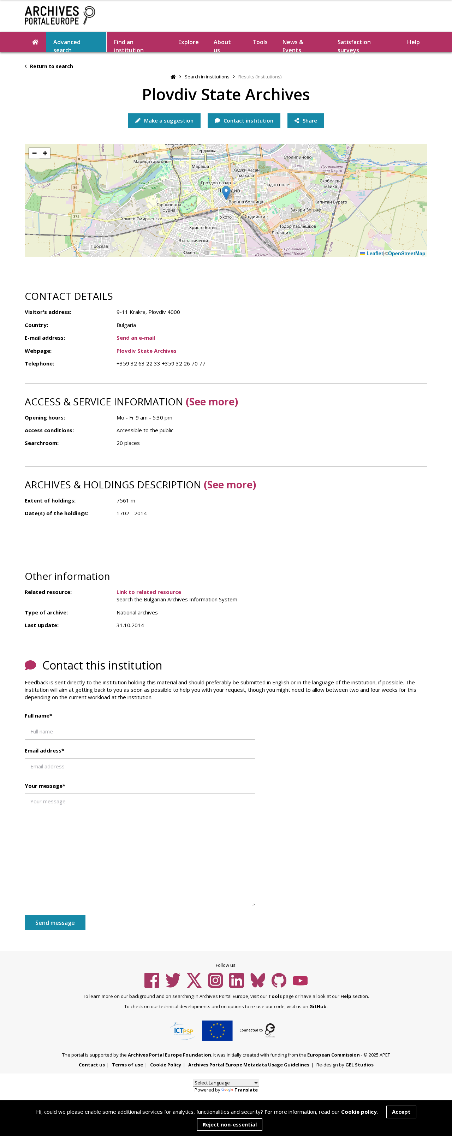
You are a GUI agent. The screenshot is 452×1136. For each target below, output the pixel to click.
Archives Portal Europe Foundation (169, 1055)
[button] (226, 193)
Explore (188, 42)
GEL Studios (359, 1064)
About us (222, 45)
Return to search (51, 66)
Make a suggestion (168, 120)
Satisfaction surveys (354, 45)
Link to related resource (149, 591)
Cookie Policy (165, 1064)
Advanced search (67, 45)
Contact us (92, 1064)
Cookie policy (359, 1111)
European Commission (333, 1055)
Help (345, 996)
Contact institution (247, 120)
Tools (260, 42)
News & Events (292, 45)
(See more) (212, 401)
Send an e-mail (136, 337)
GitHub (318, 1006)
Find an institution (129, 45)
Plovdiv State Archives (147, 350)
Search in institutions (207, 76)
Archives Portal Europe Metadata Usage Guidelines (248, 1064)
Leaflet (374, 253)
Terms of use (127, 1064)
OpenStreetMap (407, 253)
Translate (246, 1090)
